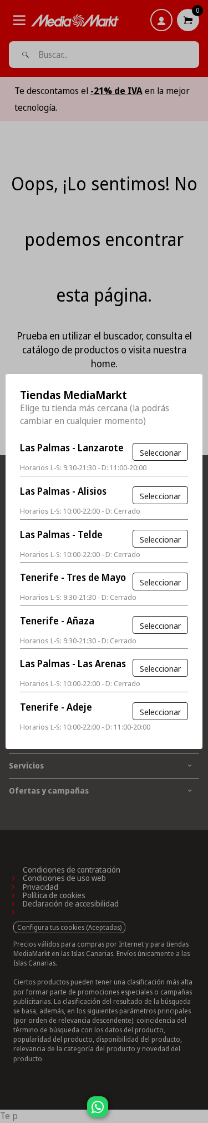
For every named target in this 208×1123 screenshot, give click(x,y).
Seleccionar (160, 452)
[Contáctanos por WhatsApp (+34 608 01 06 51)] (197, 1112)
